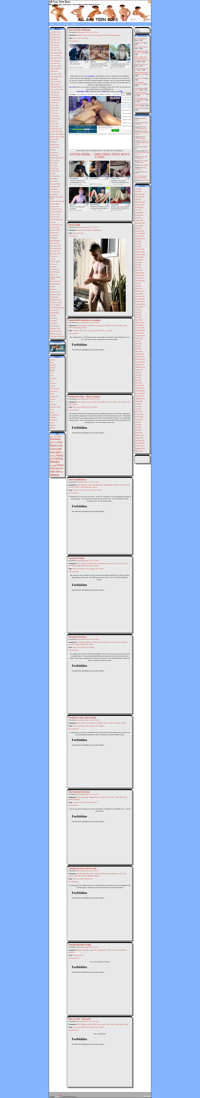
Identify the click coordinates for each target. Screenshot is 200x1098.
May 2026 (138, 189)
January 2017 (139, 294)
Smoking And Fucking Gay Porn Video (141, 52)
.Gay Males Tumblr (56, 58)
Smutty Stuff (54, 297)
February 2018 (139, 273)
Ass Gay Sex (54, 139)
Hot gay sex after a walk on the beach (141, 93)
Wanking (52, 425)
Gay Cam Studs (55, 214)
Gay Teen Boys (55, 388)
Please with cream (140, 177)
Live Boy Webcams (141, 38)
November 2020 (140, 223)
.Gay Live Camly (55, 55)
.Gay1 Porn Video (55, 66)
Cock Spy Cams (140, 176)
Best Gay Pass (54, 147)
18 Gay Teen (54, 113)
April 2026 (138, 191)
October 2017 (139, 278)
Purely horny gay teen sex (141, 127)
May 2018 (138, 265)
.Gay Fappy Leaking (56, 53)
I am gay (53, 259)
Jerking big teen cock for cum (82, 868)
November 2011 (139, 443)
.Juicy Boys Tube (55, 74)
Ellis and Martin (139, 108)
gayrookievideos (55, 240)
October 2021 (139, 215)
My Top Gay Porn (55, 281)
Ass (59, 436)
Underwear (53, 417)
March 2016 (138, 320)
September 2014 (140, 367)
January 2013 (139, 417)
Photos (52, 394)
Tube (51, 409)
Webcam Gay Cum (56, 334)
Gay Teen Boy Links (56, 225)
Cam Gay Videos (55, 184)
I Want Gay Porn (55, 261)
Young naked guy (140, 168)
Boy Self (52, 173)
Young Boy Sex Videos (57, 336)
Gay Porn (53, 222)
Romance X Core (55, 292)
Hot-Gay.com (54, 256)
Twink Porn (53, 323)
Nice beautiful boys (78, 480)
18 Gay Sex (53, 110)
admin (79, 32)
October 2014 (139, 364)
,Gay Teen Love (55, 34)
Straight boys (54, 396)
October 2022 (139, 207)
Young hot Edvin (77, 558)
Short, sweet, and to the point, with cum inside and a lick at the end (142, 59)
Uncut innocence (55, 326)
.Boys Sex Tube (55, 42)
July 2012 (138, 422)
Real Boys (53, 289)
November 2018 (140, 254)
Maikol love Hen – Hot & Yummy (84, 397)
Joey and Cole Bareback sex (139, 83)
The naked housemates (57, 307)
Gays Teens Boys (55, 246)
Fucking (52, 386)
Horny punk (74, 225)
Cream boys (54, 189)
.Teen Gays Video (55, 87)
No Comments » (74, 41)
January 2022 (139, 212)
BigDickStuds (54, 155)
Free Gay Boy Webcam (79, 30)
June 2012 (138, 425)
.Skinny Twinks (54, 84)
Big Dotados (54, 152)
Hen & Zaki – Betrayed (80, 1019)
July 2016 (138, 309)
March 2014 (138, 383)
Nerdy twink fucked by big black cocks (142, 73)
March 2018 (138, 270)
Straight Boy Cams (56, 299)
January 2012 (139, 438)
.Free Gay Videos (55, 50)
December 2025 (140, 194)
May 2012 (138, 427)
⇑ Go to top (146, 1096)
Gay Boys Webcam (56, 211)
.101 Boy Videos (55, 37)
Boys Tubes (54, 181)
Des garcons (54, 194)
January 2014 (139, 388)
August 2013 (139, 401)
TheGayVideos (54, 313)
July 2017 (138, 283)
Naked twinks (139, 43)
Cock (51, 375)
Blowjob (52, 370)
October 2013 (139, 396)
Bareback (53, 365)
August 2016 (139, 307)
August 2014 (139, 370)
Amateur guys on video (57, 137)
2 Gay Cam (53, 121)
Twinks (52, 412)
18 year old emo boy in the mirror (142, 152)
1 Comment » (73, 236)
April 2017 (138, 286)
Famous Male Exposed (57, 201)
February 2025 (139, 197)
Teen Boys (53, 404)
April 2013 (138, 409)
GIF (62, 452)
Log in (144, 2)
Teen (51, 402)
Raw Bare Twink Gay (141, 64)
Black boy (54, 442)
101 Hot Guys (54, 102)
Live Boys (53, 267)
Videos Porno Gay (55, 331)
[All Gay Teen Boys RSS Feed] (149, 2)
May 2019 (138, 244)
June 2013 (138, 406)
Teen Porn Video (55, 407)
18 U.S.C (59, 24)
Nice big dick (145, 165)
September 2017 (140, 280)
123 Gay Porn (54, 105)
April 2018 (138, 267)
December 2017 (140, 275)
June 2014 (138, 375)
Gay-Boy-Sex (54, 232)
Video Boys (53, 420)
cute (59, 448)
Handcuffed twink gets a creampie (85, 320)
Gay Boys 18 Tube (56, 209)
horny (59, 455)
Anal (51, 362)
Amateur (52, 360)
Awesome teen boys (77, 637)
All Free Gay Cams (56, 129)
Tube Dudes (54, 318)
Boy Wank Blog (55, 176)
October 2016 (139, 301)
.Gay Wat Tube (54, 63)
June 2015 (138, 343)
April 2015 (138, 349)
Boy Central (53, 163)
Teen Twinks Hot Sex (141, 47)
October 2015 (139, 333)
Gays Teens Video (55, 248)
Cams (52, 373)
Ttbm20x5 (53, 315)
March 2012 (138, 432)
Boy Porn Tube (54, 171)
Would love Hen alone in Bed (82, 718)
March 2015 (138, 351)
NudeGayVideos (55, 284)
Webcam (53, 428)
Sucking (52, 399)
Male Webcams (55, 272)
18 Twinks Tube (55, 118)
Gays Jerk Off (54, 243)
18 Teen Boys (54, 116)
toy (62, 472)
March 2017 (138, 288)
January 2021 (139, 220)
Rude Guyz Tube (55, 294)
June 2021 (138, 218)
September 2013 (140, 398)
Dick (51, 381)
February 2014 (139, 385)
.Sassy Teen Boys (55, 81)
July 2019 (138, 241)
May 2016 (138, 315)
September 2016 (140, 304)
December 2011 (139, 440)
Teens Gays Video (55, 302)
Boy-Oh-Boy (54, 178)
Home (52, 24)
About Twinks (54, 126)
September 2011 (140, 448)
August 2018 (139, 260)
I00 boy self (53, 264)
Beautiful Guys (54, 144)
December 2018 (140, 252)
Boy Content (54, 165)
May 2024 (138, 199)
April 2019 (138, 246)
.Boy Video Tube (55, 40)
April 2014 (138, 380)
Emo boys (53, 383)
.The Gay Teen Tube (56, 89)
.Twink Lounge (54, 95)
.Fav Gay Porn (54, 47)
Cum (53, 448)
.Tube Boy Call (54, 92)
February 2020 (139, 231)
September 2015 (140, 336)
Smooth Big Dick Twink (80, 945)
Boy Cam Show (55, 160)
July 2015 (138, 341)
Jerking (58, 458)
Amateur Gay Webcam (57, 134)
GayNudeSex (54, 238)
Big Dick (52, 367)
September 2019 (140, 239)
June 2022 (138, 210)
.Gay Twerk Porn (55, 61)
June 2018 (138, 262)
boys (53, 445)
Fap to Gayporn (55, 204)
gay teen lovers (54, 227)
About (67, 24)
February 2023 (139, 204)
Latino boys (53, 391)
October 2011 (139, 446)
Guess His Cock (55, 251)
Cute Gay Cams (55, 192)
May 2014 (138, 377)
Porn (60, 465)
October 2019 (139, 236)
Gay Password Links (56, 219)
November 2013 (140, 393)
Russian (54, 468)
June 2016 (138, 312)
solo (57, 471)
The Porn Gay (54, 310)
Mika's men (53, 274)
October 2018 (139, 257)
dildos (53, 452)
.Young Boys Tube (55, 100)
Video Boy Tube (55, 328)
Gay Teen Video (55, 230)
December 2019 (140, 233)
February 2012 (139, 435)
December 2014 (140, 359)
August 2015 (139, 338)
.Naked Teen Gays (55, 76)
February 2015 (139, 354)
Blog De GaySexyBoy (56, 157)
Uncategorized (54, 415)
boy (60, 442)
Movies (55, 461)
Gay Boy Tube (54, 206)
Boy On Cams (54, 168)
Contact (73, 24)
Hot (52, 458)
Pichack (52, 286)
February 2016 (139, 322)
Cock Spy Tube (55, 186)
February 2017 (139, 291)
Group (53, 456)
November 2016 (140, 299)
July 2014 (138, 372)
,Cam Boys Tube (55, 32)
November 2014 (140, 362)
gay (58, 452)
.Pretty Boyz (54, 79)
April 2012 (138, 430)
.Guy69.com (54, 71)
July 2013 (138, 404)
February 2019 (139, 249)
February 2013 (139, 414)
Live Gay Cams (55, 269)
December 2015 (140, 328)
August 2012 (139, 419)
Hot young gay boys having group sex (141, 99)
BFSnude (53, 150)
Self (61, 468)
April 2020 (138, 228)
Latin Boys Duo (139, 78)
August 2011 (139, 451)
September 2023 (140, 202)
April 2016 (138, 317)
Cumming (53, 378)
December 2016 (140, 296)
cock (60, 445)
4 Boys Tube (54, 123)
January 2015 (139, 356)
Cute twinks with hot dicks (141, 161)
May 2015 (138, 346)
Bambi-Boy (53, 142)
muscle (53, 465)
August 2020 (139, 225)
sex (52, 471)
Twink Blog (53, 320)
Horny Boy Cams (55, 253)
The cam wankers (55, 305)
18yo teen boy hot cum (79, 792)
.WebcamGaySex (55, 97)
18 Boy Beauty (54, 108)
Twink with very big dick (141, 157)
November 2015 (140, 330)
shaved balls (145, 180)
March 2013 (138, 411)
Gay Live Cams (55, 217)
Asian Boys (53, 436)
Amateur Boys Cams (56, 131)
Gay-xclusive (54, 235)
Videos (52, 422)
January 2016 (139, 325)
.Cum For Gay (54, 45)
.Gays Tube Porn (55, 68)
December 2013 (140, 391)
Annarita (57, 1096)
